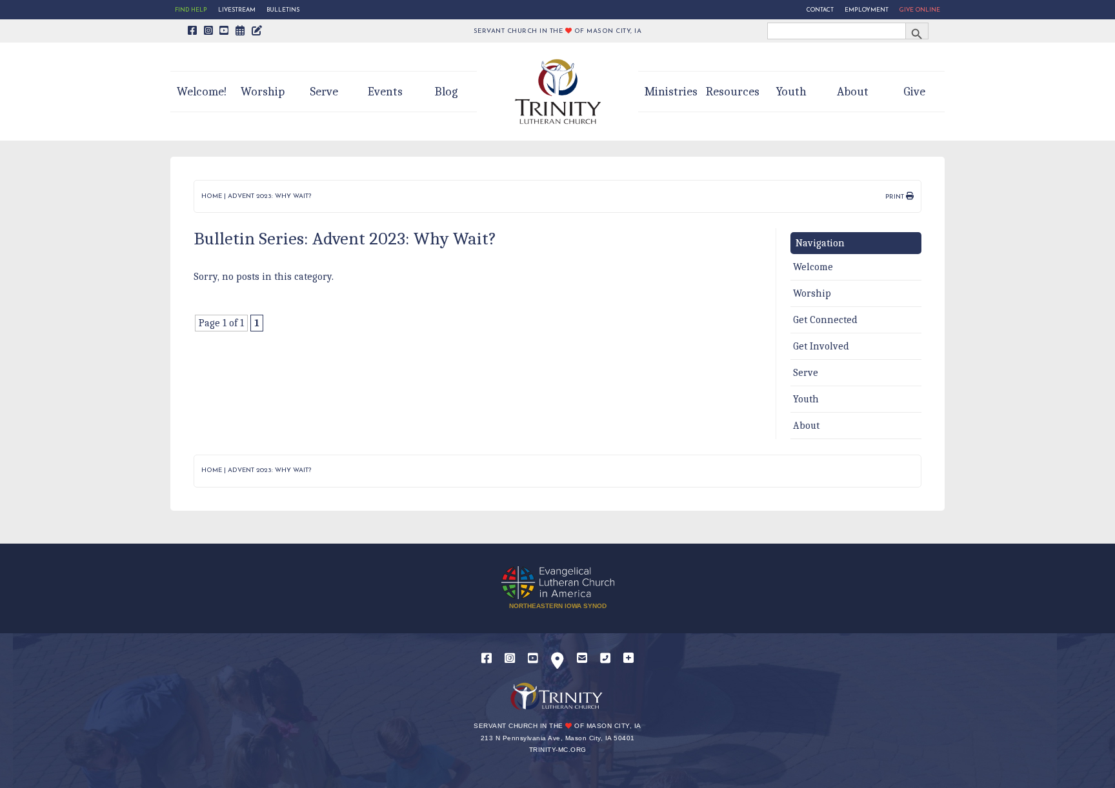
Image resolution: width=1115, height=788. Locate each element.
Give (914, 91)
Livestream (237, 10)
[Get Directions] (557, 663)
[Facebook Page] (192, 31)
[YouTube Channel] (224, 31)
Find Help (191, 10)
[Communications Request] (628, 658)
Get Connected (825, 320)
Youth (791, 91)
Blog (446, 91)
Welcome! (202, 91)
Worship (263, 91)
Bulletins (282, 10)
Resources (732, 91)
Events (385, 91)
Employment (867, 10)
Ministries (671, 91)
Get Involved (821, 346)
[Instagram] (510, 658)
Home (211, 196)
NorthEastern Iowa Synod (558, 605)
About (853, 91)
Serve (324, 91)
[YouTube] (533, 658)
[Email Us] (582, 658)
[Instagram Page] (209, 31)
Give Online (919, 10)
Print (895, 197)
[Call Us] (605, 658)
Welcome (813, 267)
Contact (820, 10)
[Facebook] (486, 658)
